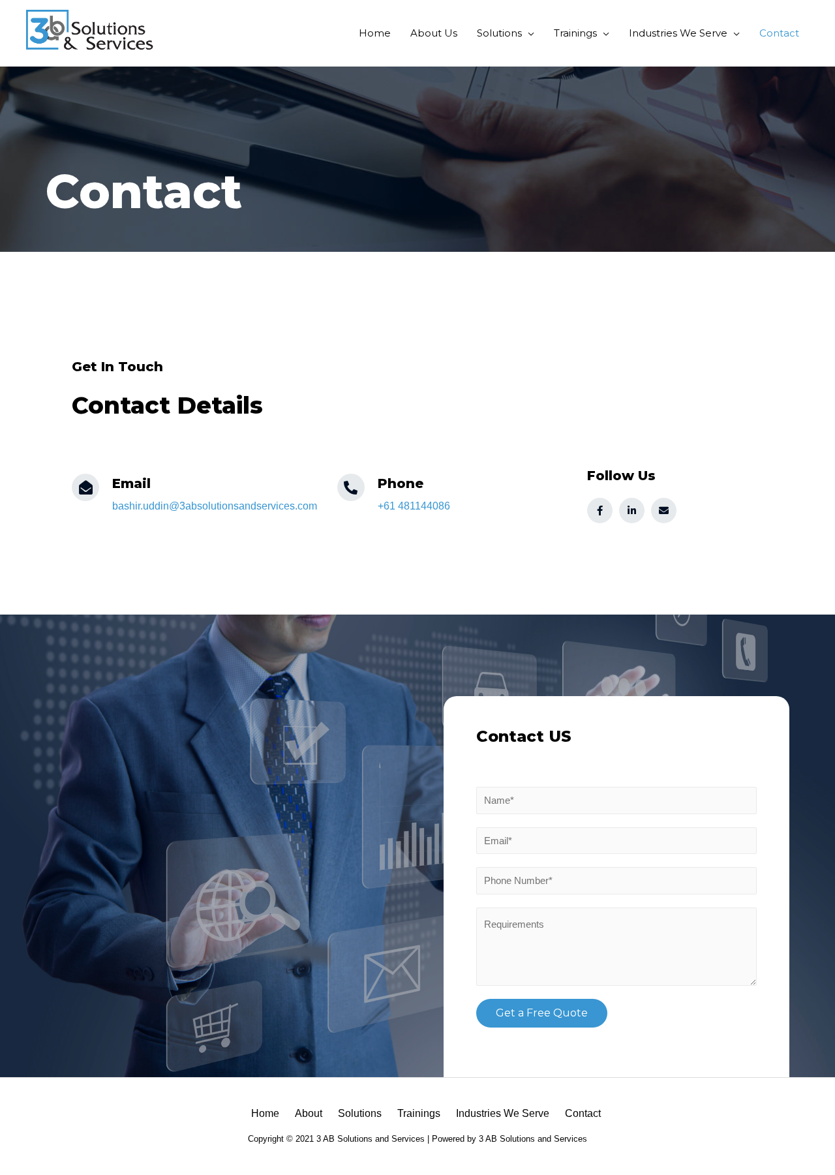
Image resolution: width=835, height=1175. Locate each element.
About (308, 1113)
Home (375, 33)
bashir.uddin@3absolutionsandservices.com (214, 505)
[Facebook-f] (600, 510)
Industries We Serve (678, 33)
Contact (779, 33)
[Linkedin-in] (632, 510)
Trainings (575, 33)
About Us (433, 33)
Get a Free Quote (542, 1013)
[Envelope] (663, 510)
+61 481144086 (414, 505)
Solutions (499, 33)
